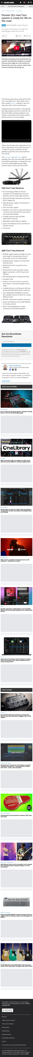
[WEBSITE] (13, 370)
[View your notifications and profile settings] (20, 2)
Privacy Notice (22, 351)
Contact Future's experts (8, 1020)
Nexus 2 (13, 103)
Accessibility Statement (8, 1038)
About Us (4, 1017)
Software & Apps (10, 11)
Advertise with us (6, 1034)
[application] (16, 130)
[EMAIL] (16, 370)
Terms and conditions (8, 1024)
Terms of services (21, 349)
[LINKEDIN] (10, 370)
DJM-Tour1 (18, 157)
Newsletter (28, 36)
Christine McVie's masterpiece (16, 6)
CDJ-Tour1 (7, 157)
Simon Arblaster (12, 25)
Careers (4, 1041)
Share (5, 36)
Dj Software (19, 11)
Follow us (20, 36)
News (3, 25)
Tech (3, 11)
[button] (2, 2)
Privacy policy (5, 1027)
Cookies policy (5, 1031)
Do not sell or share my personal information (14, 1045)
